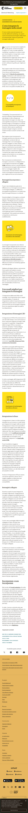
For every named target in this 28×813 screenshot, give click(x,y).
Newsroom (4, 738)
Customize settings (14, 810)
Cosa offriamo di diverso (7, 692)
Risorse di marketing (6, 709)
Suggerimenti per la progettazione (12, 21)
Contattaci (4, 753)
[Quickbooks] (9, 774)
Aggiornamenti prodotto (7, 685)
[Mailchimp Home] (6, 8)
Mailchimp (15, 625)
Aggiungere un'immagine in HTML (9, 662)
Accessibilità (5, 745)
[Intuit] (14, 768)
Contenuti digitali (7, 19)
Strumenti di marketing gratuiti (9, 711)
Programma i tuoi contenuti (10, 640)
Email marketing (5, 687)
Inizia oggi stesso (14, 4)
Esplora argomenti (21, 12)
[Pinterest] (24, 787)
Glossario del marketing (7, 714)
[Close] (26, 801)
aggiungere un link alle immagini (11, 259)
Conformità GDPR (6, 694)
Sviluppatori (5, 726)
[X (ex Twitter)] (8, 787)
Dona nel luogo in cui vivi (7, 740)
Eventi (3, 728)
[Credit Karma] (17, 771)
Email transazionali (6, 690)
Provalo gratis (18, 8)
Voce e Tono (5, 638)
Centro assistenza (6, 757)
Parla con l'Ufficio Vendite (8, 760)
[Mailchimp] (18, 774)
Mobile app (4, 701)
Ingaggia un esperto (6, 755)
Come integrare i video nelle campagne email (12, 665)
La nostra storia (5, 736)
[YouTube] (19, 787)
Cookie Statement (14, 806)
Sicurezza (4, 697)
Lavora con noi (5, 743)
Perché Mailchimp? (6, 683)
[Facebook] (4, 787)
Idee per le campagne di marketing (11, 634)
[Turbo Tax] (9, 771)
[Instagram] (12, 787)
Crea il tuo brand (7, 642)
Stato (3, 699)
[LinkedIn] (15, 787)
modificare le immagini (18, 433)
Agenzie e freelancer (6, 724)
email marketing (15, 587)
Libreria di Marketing (7, 12)
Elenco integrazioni (6, 716)
